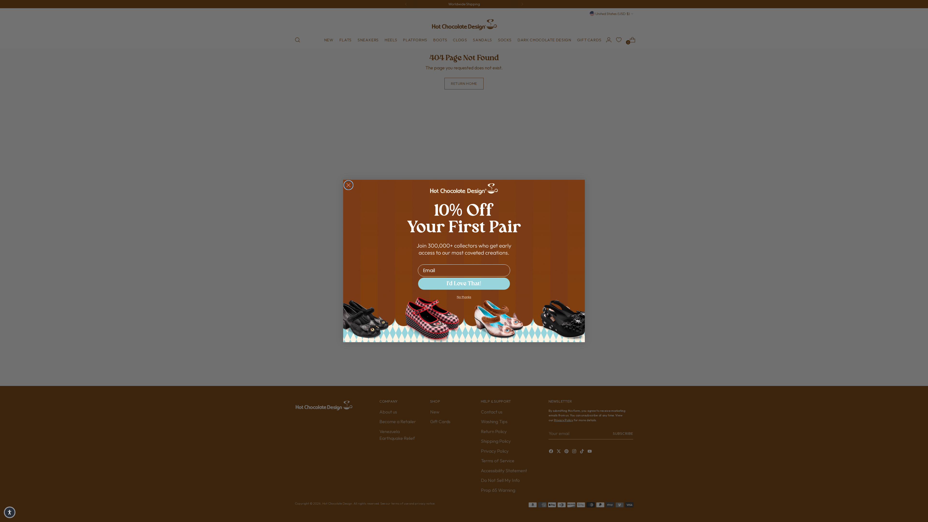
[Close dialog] (348, 185)
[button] (9, 512)
